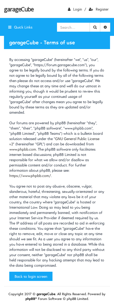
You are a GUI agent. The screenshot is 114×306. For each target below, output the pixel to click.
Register (102, 9)
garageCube (18, 9)
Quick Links (23, 27)
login (77, 9)
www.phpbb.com (22, 149)
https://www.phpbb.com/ (30, 175)
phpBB (30, 299)
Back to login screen (31, 276)
